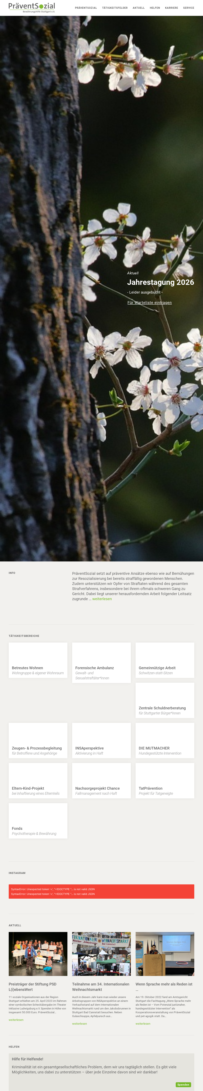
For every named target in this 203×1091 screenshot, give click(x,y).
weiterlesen (102, 599)
